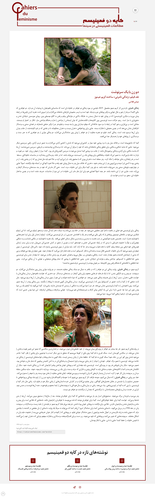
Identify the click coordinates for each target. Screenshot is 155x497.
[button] (135, 10)
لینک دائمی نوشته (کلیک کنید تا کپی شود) (26, 428)
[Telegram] (74, 487)
